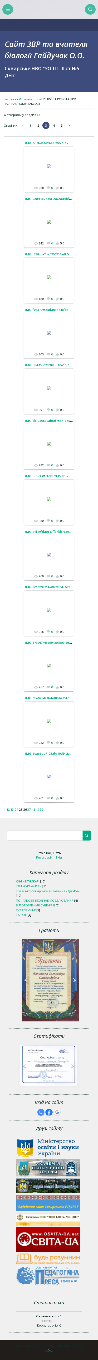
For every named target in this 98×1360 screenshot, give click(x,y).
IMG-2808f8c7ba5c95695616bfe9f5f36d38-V (56, 199)
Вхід (59, 857)
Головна (10, 99)
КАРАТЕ (21, 915)
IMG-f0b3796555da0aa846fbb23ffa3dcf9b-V (57, 310)
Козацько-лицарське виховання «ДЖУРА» (47, 891)
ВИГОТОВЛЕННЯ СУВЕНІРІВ (35, 905)
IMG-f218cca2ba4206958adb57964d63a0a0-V (58, 254)
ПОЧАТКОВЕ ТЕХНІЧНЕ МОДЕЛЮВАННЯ (45, 900)
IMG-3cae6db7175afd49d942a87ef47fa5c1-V (58, 753)
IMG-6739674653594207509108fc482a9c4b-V (57, 642)
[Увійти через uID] (40, 1112)
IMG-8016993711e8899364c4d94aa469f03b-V (57, 587)
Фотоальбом (29, 99)
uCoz (49, 1350)
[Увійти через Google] (57, 1112)
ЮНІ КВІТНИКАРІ (27, 881)
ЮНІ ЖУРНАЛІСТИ (29, 886)
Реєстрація (44, 857)
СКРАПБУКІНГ (26, 910)
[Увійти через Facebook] (49, 1112)
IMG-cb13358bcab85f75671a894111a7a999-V (57, 420)
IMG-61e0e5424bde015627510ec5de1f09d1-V (58, 698)
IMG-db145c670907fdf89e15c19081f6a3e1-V (57, 365)
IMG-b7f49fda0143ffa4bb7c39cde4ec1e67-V (57, 531)
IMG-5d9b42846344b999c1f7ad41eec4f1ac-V (57, 143)
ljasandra (51, 170)
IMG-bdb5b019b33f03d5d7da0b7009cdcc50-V (58, 476)
